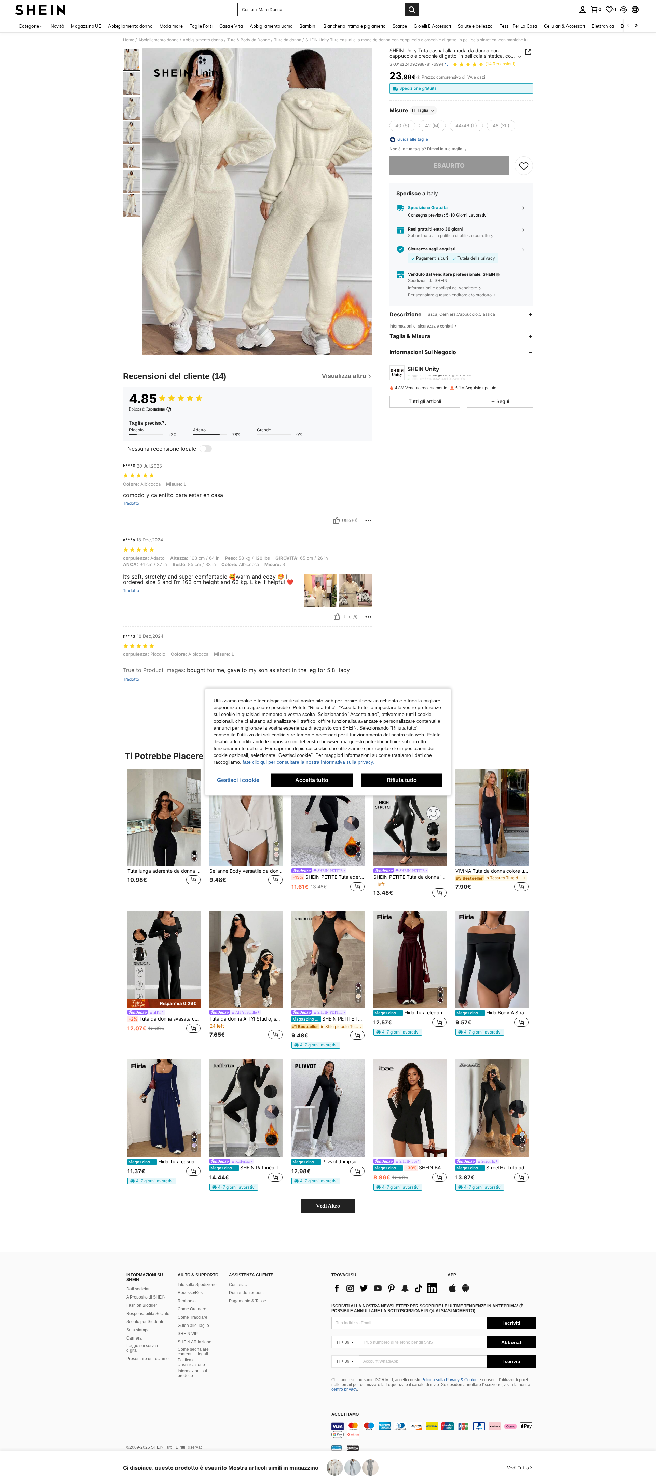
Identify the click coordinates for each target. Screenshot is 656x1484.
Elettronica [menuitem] (603, 26)
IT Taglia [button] (420, 110)
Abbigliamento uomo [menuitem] (271, 26)
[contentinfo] (433, 1430)
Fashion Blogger (141, 1305)
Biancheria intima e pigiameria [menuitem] (354, 26)
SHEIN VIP (188, 1333)
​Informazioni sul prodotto (192, 1373)
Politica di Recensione (147, 409)
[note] (164, 1003)
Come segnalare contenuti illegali (193, 1352)
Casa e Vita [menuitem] (231, 26)
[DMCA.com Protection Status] (353, 1447)
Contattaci (238, 1284)
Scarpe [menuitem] (400, 26)
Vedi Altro (328, 1206)
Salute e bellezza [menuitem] (475, 26)
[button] (623, 9)
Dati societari (138, 1289)
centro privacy (344, 1389)
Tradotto (131, 503)
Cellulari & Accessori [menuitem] (564, 26)
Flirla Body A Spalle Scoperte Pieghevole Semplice (492, 1012)
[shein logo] (40, 9)
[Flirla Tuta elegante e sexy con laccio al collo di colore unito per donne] (410, 959)
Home (128, 40)
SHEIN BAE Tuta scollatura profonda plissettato (410, 1167)
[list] (386, 1288)
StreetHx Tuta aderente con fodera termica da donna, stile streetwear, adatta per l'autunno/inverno (492, 1167)
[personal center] (582, 9)
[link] (596, 9)
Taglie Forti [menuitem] (201, 26)
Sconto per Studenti (144, 1321)
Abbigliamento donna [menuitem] (130, 26)
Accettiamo (345, 1414)
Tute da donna (287, 40)
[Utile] (336, 520)
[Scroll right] (636, 25)
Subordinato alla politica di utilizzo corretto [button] (449, 235)
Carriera (134, 1338)
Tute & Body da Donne (248, 40)
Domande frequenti (247, 1292)
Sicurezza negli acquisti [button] (431, 249)
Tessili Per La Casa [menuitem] (518, 26)
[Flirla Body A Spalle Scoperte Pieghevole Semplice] (492, 959)
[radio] (402, 126)
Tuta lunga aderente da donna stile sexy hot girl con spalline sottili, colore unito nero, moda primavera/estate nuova (164, 871)
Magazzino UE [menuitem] (86, 26)
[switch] (206, 448)
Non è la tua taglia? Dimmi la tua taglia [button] (426, 149)
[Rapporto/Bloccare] (368, 520)
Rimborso (187, 1301)
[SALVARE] (524, 166)
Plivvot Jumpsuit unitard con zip (328, 1161)
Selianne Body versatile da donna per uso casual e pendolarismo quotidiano (246, 871)
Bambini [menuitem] (307, 26)
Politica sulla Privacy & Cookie (449, 1379)
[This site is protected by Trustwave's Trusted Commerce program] (336, 1447)
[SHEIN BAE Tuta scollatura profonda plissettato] (410, 1108)
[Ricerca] (412, 9)
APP (452, 1275)
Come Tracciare (192, 1317)
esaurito (449, 165)
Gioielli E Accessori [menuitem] (432, 26)
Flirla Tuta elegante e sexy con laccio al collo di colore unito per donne (410, 1012)
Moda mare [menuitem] (171, 26)
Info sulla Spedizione (197, 1284)
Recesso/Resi (191, 1292)
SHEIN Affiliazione (194, 1342)
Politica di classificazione (191, 1362)
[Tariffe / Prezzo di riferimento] (418, 77)
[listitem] (164, 834)
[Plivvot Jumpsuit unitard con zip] (328, 1108)
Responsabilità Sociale (147, 1313)
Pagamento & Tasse (247, 1301)
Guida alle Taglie (193, 1325)
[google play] (465, 1291)
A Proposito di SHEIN (146, 1297)
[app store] (452, 1291)
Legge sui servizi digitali (142, 1348)
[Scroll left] (628, 25)
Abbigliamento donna (158, 40)
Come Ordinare (192, 1309)
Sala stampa (138, 1330)
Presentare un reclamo (147, 1358)
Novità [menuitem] (57, 26)
